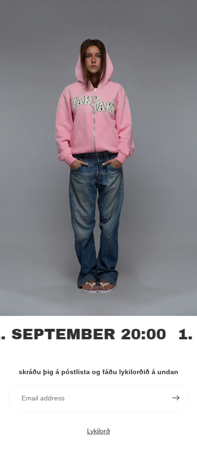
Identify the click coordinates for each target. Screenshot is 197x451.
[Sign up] (176, 398)
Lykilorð (98, 431)
